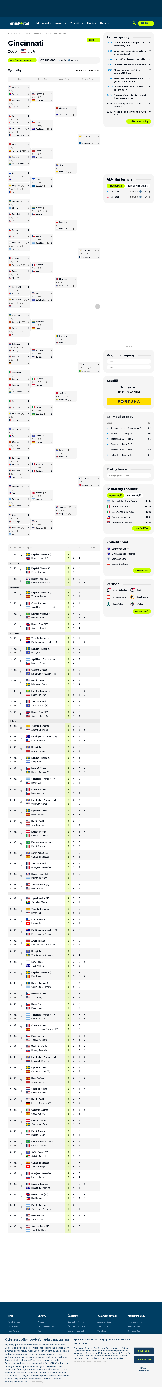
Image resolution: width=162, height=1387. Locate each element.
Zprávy (140, 590)
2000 (92, 40)
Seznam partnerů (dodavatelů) (90, 1361)
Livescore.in (119, 597)
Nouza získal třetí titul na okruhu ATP (130, 113)
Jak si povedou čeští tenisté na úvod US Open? (130, 52)
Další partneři (141, 611)
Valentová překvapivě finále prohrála (127, 105)
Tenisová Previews (46, 1326)
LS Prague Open (134, 1331)
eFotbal (140, 604)
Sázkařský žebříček (76, 1331)
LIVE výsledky (42, 23)
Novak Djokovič (14, 1322)
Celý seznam (141, 570)
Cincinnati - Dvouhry (57, 33)
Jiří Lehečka (13, 1326)
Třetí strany (37, 1381)
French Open (103, 1326)
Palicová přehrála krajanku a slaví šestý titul (129, 44)
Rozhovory (42, 1331)
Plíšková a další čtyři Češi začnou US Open (127, 71)
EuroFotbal (118, 604)
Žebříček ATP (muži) (76, 1322)
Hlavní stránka (14, 33)
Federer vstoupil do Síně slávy (130, 64)
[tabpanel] (129, 194)
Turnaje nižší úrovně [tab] (138, 185)
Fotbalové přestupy (135, 1322)
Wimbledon (102, 1331)
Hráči (90, 23)
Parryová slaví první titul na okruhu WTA (128, 88)
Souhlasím (144, 1350)
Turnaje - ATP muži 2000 (34, 33)
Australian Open (104, 1322)
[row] (54, 556)
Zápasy (59, 23)
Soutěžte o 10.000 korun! (129, 389)
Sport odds (142, 597)
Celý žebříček (141, 528)
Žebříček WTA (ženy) (76, 1326)
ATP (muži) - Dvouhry (20, 60)
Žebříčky (75, 23)
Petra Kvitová (13, 1331)
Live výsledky (120, 590)
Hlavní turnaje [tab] (115, 185)
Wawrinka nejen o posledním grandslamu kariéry (129, 80)
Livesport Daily (133, 1326)
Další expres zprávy (138, 121)
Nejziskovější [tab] (115, 495)
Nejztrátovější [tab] (134, 495)
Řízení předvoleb (143, 1369)
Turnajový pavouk (88, 70)
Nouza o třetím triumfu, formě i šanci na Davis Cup (130, 96)
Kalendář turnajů (106, 1315)
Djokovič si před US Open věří (129, 59)
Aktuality (41, 1322)
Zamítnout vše (144, 1359)
